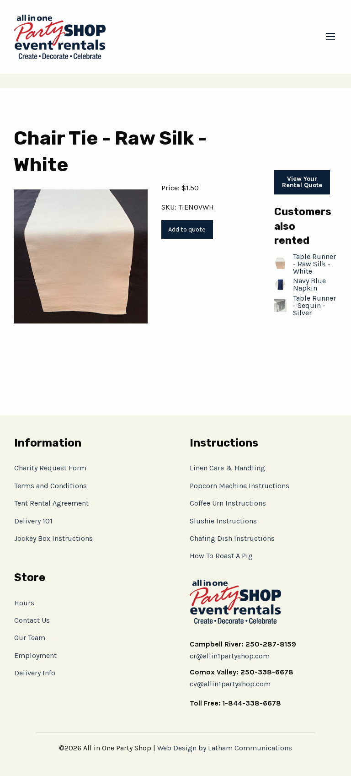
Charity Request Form (50, 467)
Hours (24, 602)
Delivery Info (34, 672)
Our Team (29, 637)
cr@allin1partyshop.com (230, 656)
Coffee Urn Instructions (228, 503)
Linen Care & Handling (227, 467)
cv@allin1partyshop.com (230, 683)
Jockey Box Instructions (53, 538)
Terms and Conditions (50, 485)
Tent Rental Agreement (51, 503)
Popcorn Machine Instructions (239, 485)
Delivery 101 (33, 521)
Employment (35, 655)
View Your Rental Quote (302, 182)
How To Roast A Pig (221, 555)
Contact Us (32, 620)
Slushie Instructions (223, 521)
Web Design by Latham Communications (224, 748)
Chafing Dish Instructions (232, 538)
